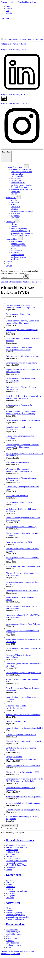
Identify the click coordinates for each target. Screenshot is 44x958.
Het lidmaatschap (12, 852)
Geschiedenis (11, 856)
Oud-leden (10, 898)
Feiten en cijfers (12, 850)
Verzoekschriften (12, 943)
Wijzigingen (10, 895)
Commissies (10, 887)
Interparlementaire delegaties (17, 891)
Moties (8, 936)
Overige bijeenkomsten (15, 919)
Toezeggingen (11, 938)
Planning (9, 910)
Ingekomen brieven (13, 945)
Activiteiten (13, 902)
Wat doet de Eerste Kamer (16, 845)
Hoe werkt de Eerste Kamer (16, 847)
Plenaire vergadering (14, 912)
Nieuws (9, 908)
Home (8, 6)
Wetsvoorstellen (12, 929)
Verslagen (9, 947)
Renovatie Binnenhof (14, 863)
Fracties (9, 884)
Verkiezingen (11, 854)
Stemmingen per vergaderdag (17, 917)
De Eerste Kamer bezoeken (16, 861)
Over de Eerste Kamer (20, 840)
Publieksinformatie (13, 858)
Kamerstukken (15, 924)
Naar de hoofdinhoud (9, 2)
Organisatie (10, 867)
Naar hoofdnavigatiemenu (28, 2)
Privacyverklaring (16, 951)
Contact (9, 8)
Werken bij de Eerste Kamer (17, 865)
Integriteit (9, 889)
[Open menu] (26, 166)
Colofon (9, 870)
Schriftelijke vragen (13, 934)
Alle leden (10, 882)
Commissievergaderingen (15, 915)
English (9, 13)
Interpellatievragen (13, 932)
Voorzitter (9, 880)
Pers (7, 11)
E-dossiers (10, 941)
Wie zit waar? (11, 893)
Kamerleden (14, 874)
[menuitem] (15, 167)
